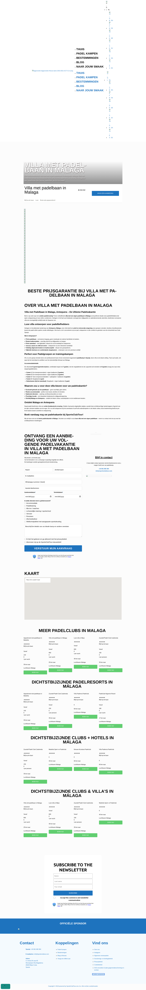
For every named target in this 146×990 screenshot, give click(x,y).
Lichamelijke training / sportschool (38, 511)
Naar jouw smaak (90, 66)
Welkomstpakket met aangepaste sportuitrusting (43, 521)
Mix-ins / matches (32, 508)
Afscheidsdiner (31, 519)
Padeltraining (31, 506)
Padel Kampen (87, 53)
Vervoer (29, 514)
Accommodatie (31, 503)
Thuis (80, 49)
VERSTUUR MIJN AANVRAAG (53, 548)
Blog (80, 62)
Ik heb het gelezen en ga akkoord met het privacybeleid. (46, 539)
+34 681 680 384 (104, 468)
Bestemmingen (87, 57)
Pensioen (29, 516)
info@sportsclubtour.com (41, 954)
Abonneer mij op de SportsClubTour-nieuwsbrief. (44, 542)
